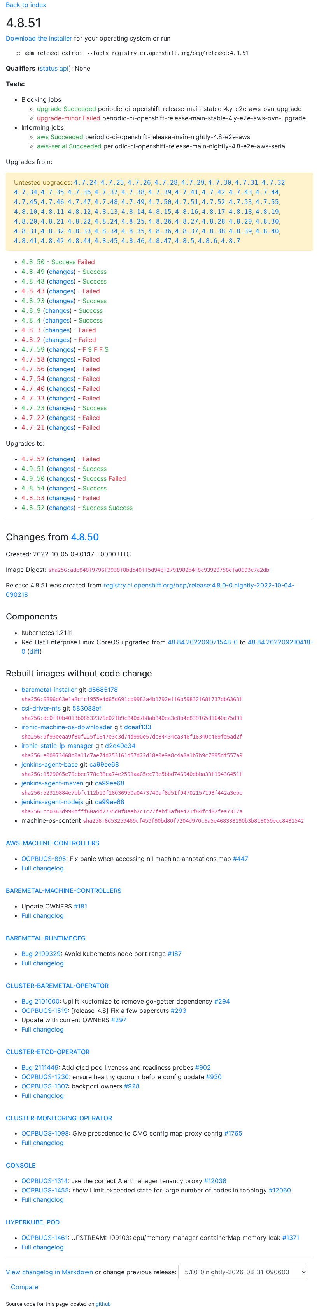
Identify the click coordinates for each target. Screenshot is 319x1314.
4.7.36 (79, 192)
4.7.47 (79, 202)
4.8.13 (106, 211)
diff (35, 651)
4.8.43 (33, 291)
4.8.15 (160, 211)
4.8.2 (31, 340)
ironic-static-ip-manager (57, 746)
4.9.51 (33, 469)
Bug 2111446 (39, 1067)
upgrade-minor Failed (68, 118)
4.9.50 (33, 478)
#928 (132, 1086)
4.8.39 (240, 231)
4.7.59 (33, 349)
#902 (203, 1067)
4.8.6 (207, 241)
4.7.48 (106, 202)
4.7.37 (106, 192)
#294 (222, 1001)
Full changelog (42, 868)
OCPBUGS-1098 (45, 1133)
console (21, 1165)
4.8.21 (52, 221)
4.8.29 (240, 221)
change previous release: (140, 1272)
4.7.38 (133, 192)
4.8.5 (185, 241)
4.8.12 (79, 211)
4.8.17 (213, 211)
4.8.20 (25, 221)
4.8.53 (33, 498)
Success (63, 262)
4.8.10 (25, 211)
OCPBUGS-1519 (44, 1010)
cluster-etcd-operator (47, 1052)
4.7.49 (133, 202)
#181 (80, 906)
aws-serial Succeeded (69, 146)
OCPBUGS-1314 (44, 1181)
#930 (214, 1077)
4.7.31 (246, 182)
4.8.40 (267, 231)
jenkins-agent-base (49, 764)
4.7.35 (52, 192)
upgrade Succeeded (66, 109)
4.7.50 (160, 202)
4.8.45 (106, 241)
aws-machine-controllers (52, 843)
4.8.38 (213, 231)
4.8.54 (33, 488)
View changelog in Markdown (49, 1272)
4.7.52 (213, 202)
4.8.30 (267, 221)
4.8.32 (52, 231)
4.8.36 (160, 231)
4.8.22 (79, 221)
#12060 (280, 1190)
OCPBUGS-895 (43, 858)
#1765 (233, 1133)
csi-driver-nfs (41, 708)
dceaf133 (137, 727)
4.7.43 (240, 192)
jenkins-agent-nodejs (52, 802)
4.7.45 (25, 202)
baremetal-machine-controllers (63, 890)
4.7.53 (240, 202)
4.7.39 (160, 192)
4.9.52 (33, 459)
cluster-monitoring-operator (59, 1118)
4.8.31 (25, 231)
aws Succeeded (60, 137)
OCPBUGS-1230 (45, 1077)
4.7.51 (186, 202)
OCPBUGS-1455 (45, 1190)
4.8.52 (33, 507)
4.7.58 (33, 359)
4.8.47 (160, 241)
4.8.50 (33, 262)
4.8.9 (31, 310)
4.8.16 (186, 211)
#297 (118, 1020)
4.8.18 (240, 211)
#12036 (215, 1181)
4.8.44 (79, 241)
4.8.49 (33, 271)
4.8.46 (133, 241)
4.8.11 (52, 211)
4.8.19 (267, 211)
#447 (240, 858)
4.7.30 (219, 182)
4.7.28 (166, 182)
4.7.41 (186, 192)
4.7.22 (33, 418)
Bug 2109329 (41, 954)
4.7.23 (33, 408)
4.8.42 (52, 241)
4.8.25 (133, 221)
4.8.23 (33, 301)
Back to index (26, 5)
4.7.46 (52, 202)
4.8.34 (106, 231)
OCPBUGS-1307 (44, 1086)
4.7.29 (193, 182)
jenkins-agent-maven (52, 783)
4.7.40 (33, 388)
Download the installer (39, 38)
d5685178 (103, 689)
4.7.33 (33, 398)
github (103, 1304)
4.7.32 (273, 182)
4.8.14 (133, 211)
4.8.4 (31, 320)
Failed (86, 262)
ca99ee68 (104, 764)
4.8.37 (186, 231)
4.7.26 (139, 182)
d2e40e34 (120, 746)
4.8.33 (79, 231)
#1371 (290, 1238)
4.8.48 (33, 281)
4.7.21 (33, 427)
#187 (175, 954)
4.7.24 (85, 182)
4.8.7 (230, 241)
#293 (178, 1010)
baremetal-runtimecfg (46, 938)
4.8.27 (186, 221)
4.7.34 (25, 192)
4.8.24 (106, 221)
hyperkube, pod (33, 1222)
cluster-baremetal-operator (57, 985)
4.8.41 (25, 241)
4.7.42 (213, 192)
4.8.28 (213, 221)
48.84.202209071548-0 (203, 642)
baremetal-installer (49, 689)
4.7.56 (33, 369)
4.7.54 (33, 379)
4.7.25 (112, 182)
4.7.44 (267, 192)
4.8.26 (160, 221)
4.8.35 (133, 231)
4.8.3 (31, 330)
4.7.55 (267, 202)
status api (54, 68)
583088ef (87, 708)
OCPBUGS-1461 (44, 1238)
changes (61, 271)
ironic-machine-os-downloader (66, 727)
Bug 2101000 (40, 1001)
